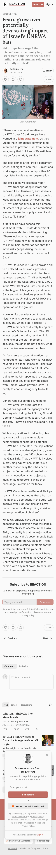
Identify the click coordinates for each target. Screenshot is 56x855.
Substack (12, 848)
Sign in (49, 4)
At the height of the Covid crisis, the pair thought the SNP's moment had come (19, 750)
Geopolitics (9, 14)
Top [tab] (6, 705)
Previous (12, 638)
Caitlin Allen (16, 69)
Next (45, 638)
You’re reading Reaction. (15, 721)
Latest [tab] (14, 705)
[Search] (50, 705)
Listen (49, 70)
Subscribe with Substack (30, 806)
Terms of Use (24, 819)
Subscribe (38, 4)
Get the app (43, 840)
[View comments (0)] (13, 79)
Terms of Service (19, 816)
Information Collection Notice (27, 822)
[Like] (5, 79)
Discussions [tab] (26, 705)
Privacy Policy (37, 816)
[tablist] (15, 666)
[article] (28, 721)
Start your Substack (19, 840)
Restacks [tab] (23, 666)
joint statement (28, 138)
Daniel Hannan (23, 725)
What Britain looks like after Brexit (17, 715)
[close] (46, 754)
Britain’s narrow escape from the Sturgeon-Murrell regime (20, 740)
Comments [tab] (9, 666)
